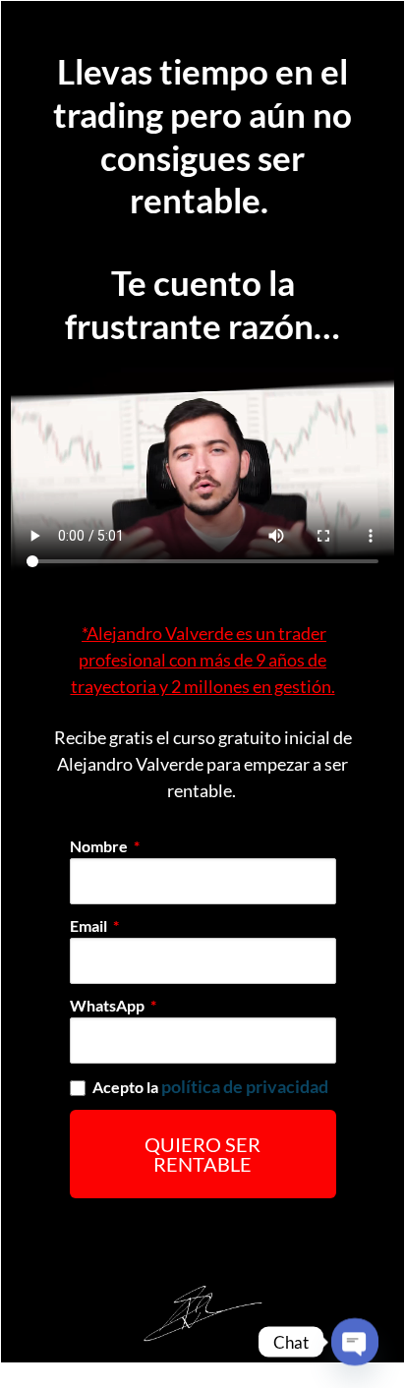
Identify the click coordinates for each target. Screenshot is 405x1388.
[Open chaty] (354, 1341)
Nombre (100, 846)
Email (90, 925)
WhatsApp (108, 1005)
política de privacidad (244, 1086)
